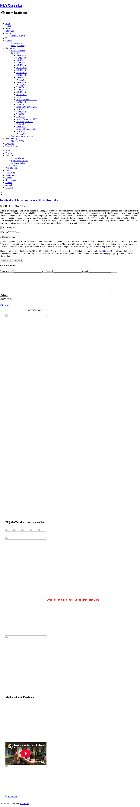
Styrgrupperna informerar (22, 136)
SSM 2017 (21, 77)
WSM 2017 (21, 80)
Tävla (7, 170)
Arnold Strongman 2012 (26, 119)
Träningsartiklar (17, 45)
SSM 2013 (21, 102)
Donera (8, 177)
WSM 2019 (21, 72)
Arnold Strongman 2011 (26, 129)
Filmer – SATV (17, 141)
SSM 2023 (21, 58)
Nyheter (8, 26)
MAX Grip (10, 173)
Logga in (9, 187)
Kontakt (8, 182)
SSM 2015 (21, 90)
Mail (47, 271)
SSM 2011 (21, 126)
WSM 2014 (21, 94)
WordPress (24, 803)
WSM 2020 (21, 67)
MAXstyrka (11, 5)
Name (6, 271)
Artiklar (8, 28)
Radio (8, 33)
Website (85, 271)
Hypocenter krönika (19, 160)
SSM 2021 (21, 63)
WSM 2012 (21, 114)
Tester (8, 38)
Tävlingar (15, 53)
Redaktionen (10, 180)
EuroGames (104, 251)
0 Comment (25, 206)
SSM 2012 (21, 112)
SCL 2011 (20, 131)
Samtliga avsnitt (18, 36)
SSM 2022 (21, 60)
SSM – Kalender (18, 50)
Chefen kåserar (17, 158)
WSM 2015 (21, 87)
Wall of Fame (11, 168)
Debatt (14, 165)
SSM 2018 (21, 75)
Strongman (10, 48)
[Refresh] (4, 305)
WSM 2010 (21, 134)
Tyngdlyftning (11, 146)
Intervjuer (9, 31)
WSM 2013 (21, 104)
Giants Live (21, 97)
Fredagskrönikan (18, 163)
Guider (8, 40)
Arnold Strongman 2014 (26, 99)
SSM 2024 (21, 55)
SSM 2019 (21, 70)
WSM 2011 (21, 124)
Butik (7, 151)
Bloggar (8, 153)
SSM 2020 (21, 65)
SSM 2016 (21, 82)
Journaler (9, 185)
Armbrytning (11, 139)
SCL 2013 (20, 109)
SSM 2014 (21, 92)
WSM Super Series (24, 121)
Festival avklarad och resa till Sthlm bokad (30, 200)
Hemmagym (16, 43)
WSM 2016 (21, 85)
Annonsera (10, 175)
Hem (7, 23)
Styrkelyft (9, 143)
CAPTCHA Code (33, 310)
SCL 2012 (20, 116)
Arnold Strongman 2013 (26, 107)
